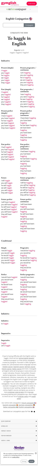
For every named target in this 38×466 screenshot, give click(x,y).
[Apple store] (34, 411)
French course (6, 369)
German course (30, 367)
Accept (31, 461)
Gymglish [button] (4, 426)
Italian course (16, 369)
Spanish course (18, 367)
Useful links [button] (5, 440)
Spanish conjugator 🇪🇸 (10, 405)
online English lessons (26, 358)
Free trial (31, 3)
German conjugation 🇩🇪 (27, 405)
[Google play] (32, 411)
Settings (24, 461)
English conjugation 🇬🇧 (26, 407)
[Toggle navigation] (30, 9)
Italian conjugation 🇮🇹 (10, 407)
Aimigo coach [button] (6, 431)
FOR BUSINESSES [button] (6, 435)
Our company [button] (6, 421)
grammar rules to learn (16, 392)
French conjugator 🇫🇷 (29, 403)
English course (8, 367)
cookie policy (15, 457)
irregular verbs (23, 396)
